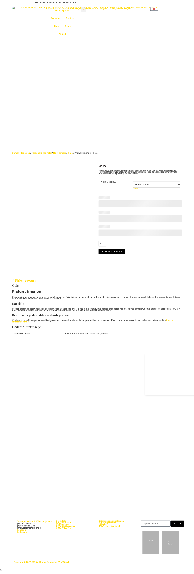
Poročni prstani (62, 10)
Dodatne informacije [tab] (25, 281)
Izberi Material (108, 182)
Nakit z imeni (59, 153)
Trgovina (55, 18)
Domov (15, 153)
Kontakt (62, 34)
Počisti (136, 188)
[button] (83, 9)
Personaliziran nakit (42, 153)
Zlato (70, 153)
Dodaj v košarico (112, 252)
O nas (68, 26)
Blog (56, 26)
